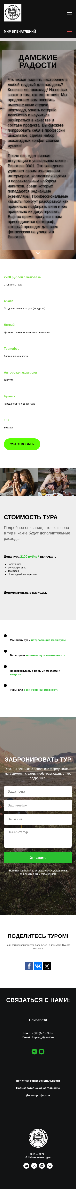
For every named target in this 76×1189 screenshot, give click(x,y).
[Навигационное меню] (69, 13)
